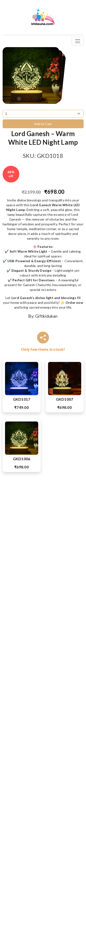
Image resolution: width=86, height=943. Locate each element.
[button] (19, 99)
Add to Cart (43, 124)
